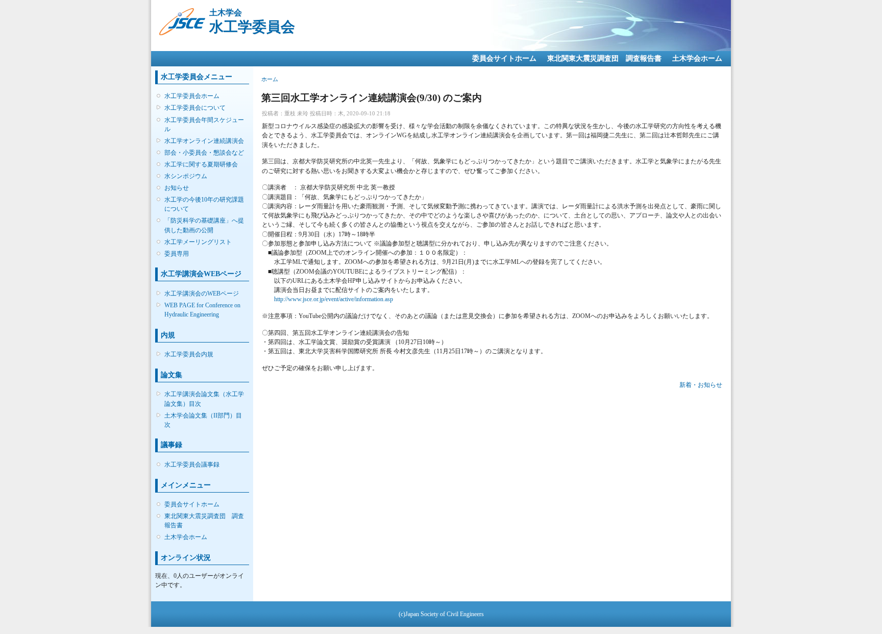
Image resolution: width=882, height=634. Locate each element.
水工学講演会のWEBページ (201, 293)
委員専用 (176, 253)
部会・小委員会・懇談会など (204, 152)
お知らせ (176, 187)
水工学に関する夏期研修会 (201, 164)
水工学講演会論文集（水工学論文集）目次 (204, 399)
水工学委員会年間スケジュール (204, 124)
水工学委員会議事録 (191, 464)
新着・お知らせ (700, 384)
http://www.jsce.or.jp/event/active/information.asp (333, 299)
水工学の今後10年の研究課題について (204, 204)
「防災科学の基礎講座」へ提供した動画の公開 (204, 225)
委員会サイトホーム (504, 58)
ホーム (269, 79)
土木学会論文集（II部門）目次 (203, 420)
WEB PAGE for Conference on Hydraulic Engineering (202, 310)
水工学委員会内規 (188, 354)
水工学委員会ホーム (191, 96)
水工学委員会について (195, 107)
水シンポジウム (185, 176)
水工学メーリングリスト (198, 242)
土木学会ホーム (697, 58)
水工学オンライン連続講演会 (204, 140)
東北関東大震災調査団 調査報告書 (604, 58)
